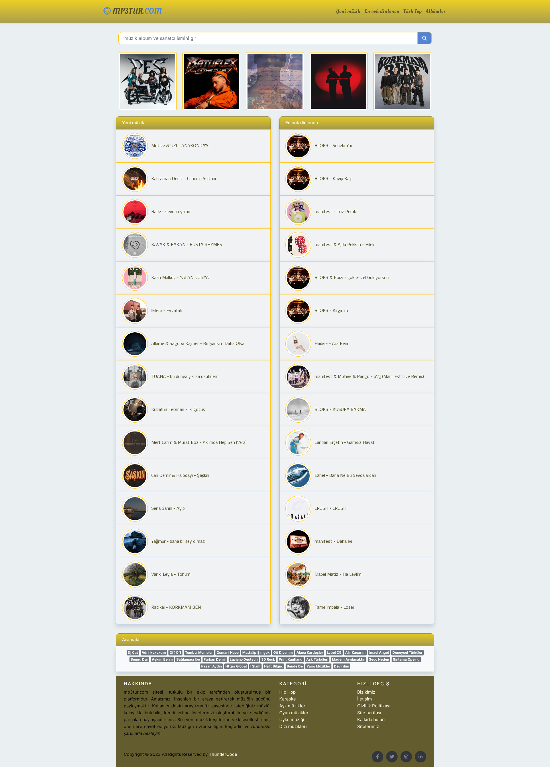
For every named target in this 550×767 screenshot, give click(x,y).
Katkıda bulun (371, 719)
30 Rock (268, 659)
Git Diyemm (283, 652)
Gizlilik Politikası (373, 706)
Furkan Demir (215, 659)
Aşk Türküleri (317, 659)
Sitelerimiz (368, 726)
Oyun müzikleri (294, 712)
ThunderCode (223, 754)
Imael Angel (379, 652)
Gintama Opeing (406, 659)
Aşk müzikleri (293, 706)
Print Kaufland (290, 659)
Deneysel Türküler (407, 652)
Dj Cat (133, 652)
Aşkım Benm (162, 659)
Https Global (236, 666)
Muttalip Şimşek (256, 652)
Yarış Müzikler (318, 666)
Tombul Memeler (199, 652)
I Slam (255, 666)
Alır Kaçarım (355, 652)
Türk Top (412, 11)
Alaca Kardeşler (309, 652)
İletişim (364, 699)
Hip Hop (287, 692)
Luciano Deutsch (244, 659)
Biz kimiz (366, 692)
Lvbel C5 (334, 652)
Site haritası (369, 712)
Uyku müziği (291, 719)
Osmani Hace (228, 652)
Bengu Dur (139, 659)
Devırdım (341, 666)
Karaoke (287, 699)
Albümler (435, 11)
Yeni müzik (348, 11)
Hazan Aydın (211, 666)
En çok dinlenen (381, 11)
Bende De (295, 666)
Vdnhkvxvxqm (154, 652)
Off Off (175, 652)
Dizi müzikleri (293, 726)
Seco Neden (379, 659)
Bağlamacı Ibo (188, 659)
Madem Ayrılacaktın (348, 659)
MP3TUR (136, 11)
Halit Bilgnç (273, 666)
